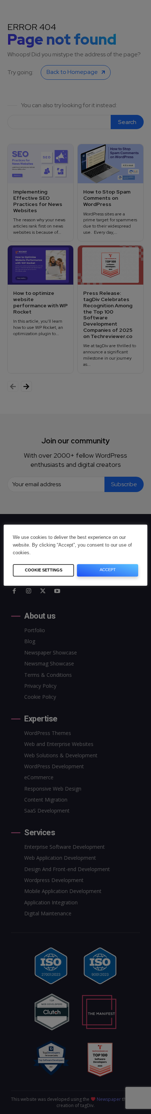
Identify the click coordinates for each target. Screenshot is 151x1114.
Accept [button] (108, 569)
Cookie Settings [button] (43, 570)
